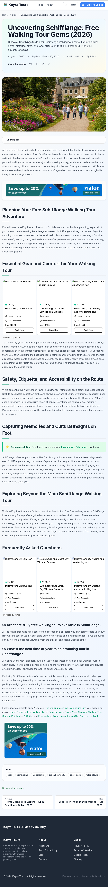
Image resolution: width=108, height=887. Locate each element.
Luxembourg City (57, 775)
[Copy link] (50, 64)
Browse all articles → (13, 788)
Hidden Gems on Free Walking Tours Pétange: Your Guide (40, 712)
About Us (44, 845)
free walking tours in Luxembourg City (65, 708)
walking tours (92, 775)
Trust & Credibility (48, 850)
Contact (43, 859)
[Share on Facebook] (36, 64)
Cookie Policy (81, 854)
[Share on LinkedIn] (43, 64)
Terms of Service (83, 850)
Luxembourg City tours (73, 447)
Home (5, 15)
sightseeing (22, 775)
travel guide (75, 775)
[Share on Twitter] (30, 64)
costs (10, 775)
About (50, 4)
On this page (13, 140)
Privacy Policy (81, 845)
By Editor (91, 56)
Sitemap (78, 859)
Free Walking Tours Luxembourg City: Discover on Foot (68, 716)
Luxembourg (38, 775)
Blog (40, 4)
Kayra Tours (18, 5)
